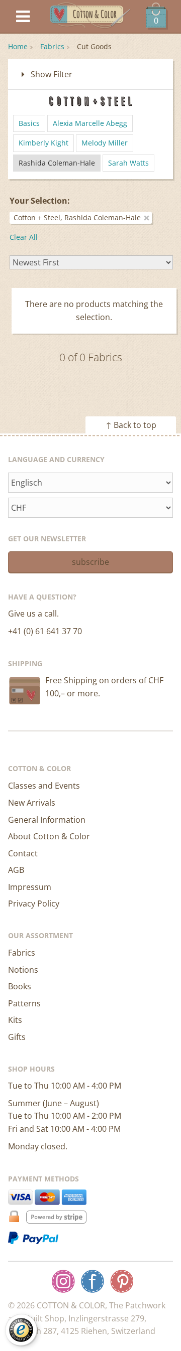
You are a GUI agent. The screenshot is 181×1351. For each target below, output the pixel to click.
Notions (23, 969)
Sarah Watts (128, 163)
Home (18, 46)
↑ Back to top (131, 424)
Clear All (24, 237)
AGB (16, 869)
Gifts (17, 1036)
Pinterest (121, 1281)
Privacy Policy (33, 903)
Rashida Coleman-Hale (57, 163)
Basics (29, 123)
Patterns (24, 1003)
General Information (46, 819)
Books (19, 986)
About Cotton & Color (49, 836)
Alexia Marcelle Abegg (90, 123)
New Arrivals (31, 802)
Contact (23, 853)
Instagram (63, 1281)
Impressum (29, 886)
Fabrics (52, 46)
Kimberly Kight (43, 142)
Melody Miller (104, 142)
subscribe (90, 561)
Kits (15, 1019)
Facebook (92, 1281)
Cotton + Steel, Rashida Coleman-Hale (77, 217)
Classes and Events (44, 785)
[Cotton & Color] (90, 17)
